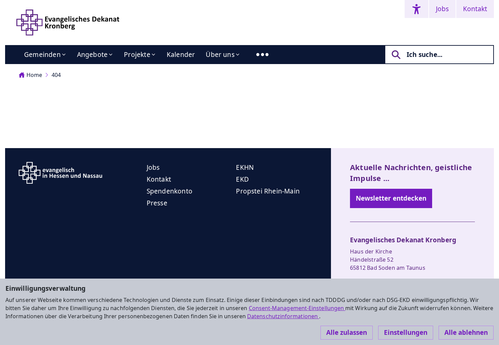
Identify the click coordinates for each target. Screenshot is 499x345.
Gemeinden (42, 54)
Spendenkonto (169, 191)
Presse (157, 203)
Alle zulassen (346, 332)
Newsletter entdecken (391, 198)
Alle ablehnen (466, 332)
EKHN (245, 167)
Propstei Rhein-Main (268, 191)
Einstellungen (405, 332)
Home (34, 75)
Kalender (181, 54)
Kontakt (475, 8)
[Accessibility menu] (416, 9)
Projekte (137, 54)
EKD (242, 179)
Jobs (442, 8)
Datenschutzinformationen (283, 316)
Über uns (220, 54)
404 (56, 75)
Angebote (92, 54)
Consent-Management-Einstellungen (297, 308)
